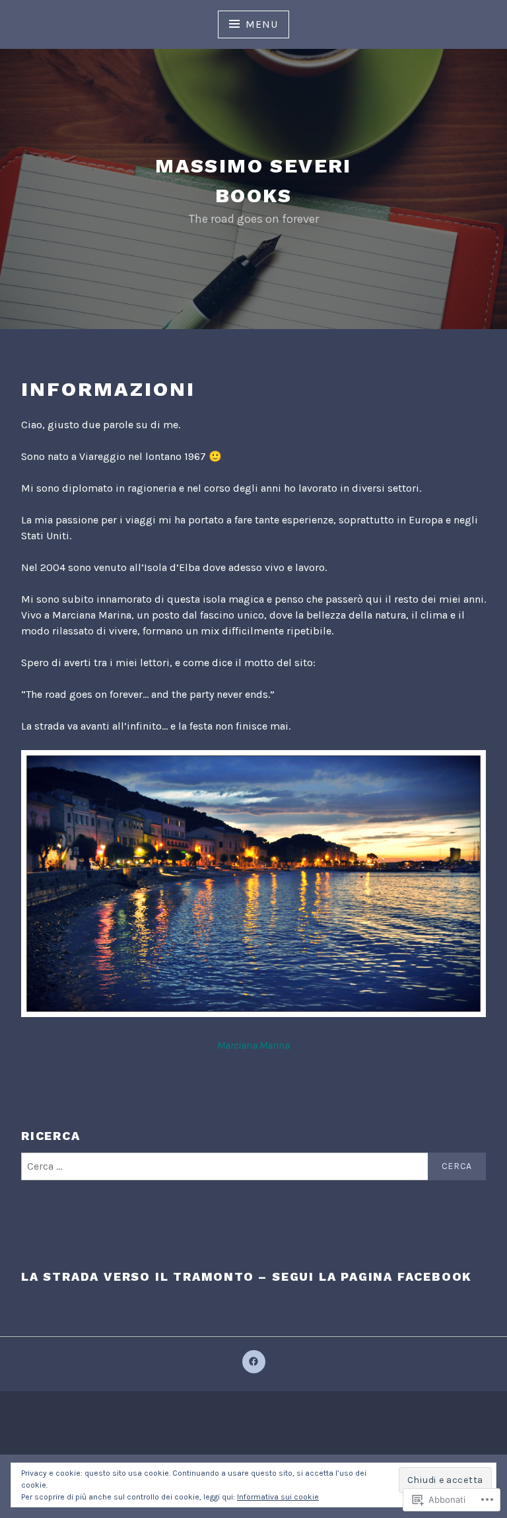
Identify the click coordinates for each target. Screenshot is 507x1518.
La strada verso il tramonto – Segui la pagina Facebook (246, 1276)
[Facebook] (253, 1361)
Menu (261, 24)
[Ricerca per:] (253, 1166)
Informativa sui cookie (278, 1496)
